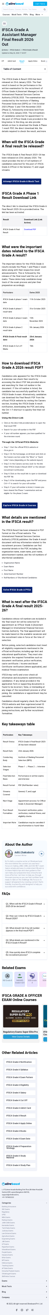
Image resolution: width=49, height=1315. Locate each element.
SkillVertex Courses (8, 1276)
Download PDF (30, 229)
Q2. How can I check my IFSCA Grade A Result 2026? (25, 917)
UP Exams (5, 1244)
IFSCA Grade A (15, 50)
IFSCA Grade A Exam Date (18, 1138)
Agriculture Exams (8, 1236)
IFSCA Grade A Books (16, 1131)
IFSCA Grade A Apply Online (19, 1123)
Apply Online (32, 61)
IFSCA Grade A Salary (16, 1092)
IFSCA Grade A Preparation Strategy (18, 1147)
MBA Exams (6, 1217)
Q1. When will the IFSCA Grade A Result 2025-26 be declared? (25, 905)
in (41, 853)
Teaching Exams (7, 1266)
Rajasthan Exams (8, 1247)
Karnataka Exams (8, 1225)
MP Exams (5, 1260)
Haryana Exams (7, 1255)
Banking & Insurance (9, 1207)
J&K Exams (6, 1241)
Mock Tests (16, 15)
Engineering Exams (8, 1239)
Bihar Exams (6, 1258)
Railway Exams (7, 1220)
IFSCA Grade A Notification (19, 1062)
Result (21, 61)
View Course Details (21, 1036)
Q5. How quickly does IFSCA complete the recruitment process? (25, 953)
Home (6, 50)
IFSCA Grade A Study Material (16, 1157)
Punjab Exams (7, 1252)
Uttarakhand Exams (9, 1249)
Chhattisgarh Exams (9, 1274)
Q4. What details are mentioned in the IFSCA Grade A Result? (25, 941)
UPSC (4, 1215)
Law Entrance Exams (9, 1233)
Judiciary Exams (7, 1231)
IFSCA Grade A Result (30, 50)
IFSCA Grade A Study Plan (18, 1165)
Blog (32, 15)
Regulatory (5, 1212)
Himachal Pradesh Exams (11, 1271)
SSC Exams (6, 1209)
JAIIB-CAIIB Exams (8, 1223)
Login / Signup (40, 4)
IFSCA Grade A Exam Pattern (19, 1077)
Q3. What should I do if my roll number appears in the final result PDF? (25, 929)
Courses (6, 15)
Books (43, 61)
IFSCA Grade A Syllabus (17, 1069)
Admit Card (12, 61)
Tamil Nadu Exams (8, 1228)
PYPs (25, 15)
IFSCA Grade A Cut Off (16, 1100)
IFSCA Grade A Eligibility (17, 1085)
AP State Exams (7, 1268)
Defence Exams (7, 1263)
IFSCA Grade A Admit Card (18, 1108)
